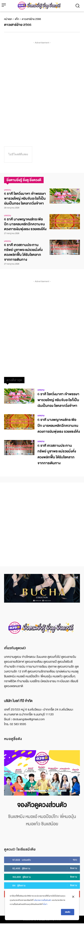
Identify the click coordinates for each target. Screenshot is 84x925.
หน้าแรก (8, 19)
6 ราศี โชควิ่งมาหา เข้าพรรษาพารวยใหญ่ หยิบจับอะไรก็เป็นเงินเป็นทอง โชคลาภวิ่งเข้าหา (25, 198)
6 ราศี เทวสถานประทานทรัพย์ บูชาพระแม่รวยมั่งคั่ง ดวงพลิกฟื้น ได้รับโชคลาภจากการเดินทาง (23, 252)
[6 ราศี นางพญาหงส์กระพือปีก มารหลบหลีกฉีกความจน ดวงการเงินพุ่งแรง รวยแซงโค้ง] (65, 221)
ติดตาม (73, 868)
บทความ (7, 189)
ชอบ (75, 859)
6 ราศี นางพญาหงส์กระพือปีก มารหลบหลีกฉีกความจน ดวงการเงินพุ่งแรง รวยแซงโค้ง (25, 224)
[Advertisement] (42, 87)
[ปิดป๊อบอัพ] (73, 897)
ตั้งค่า (45, 904)
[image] (42, 773)
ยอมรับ (67, 912)
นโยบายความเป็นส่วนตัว (42, 900)
